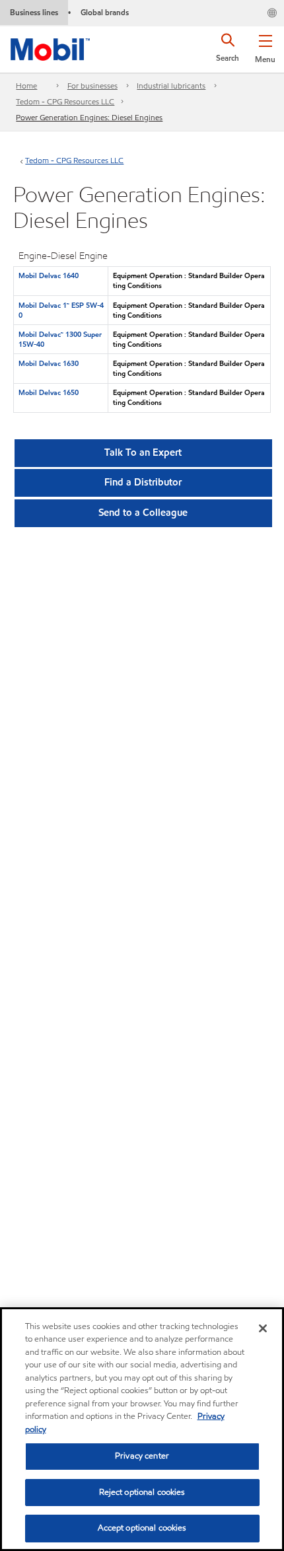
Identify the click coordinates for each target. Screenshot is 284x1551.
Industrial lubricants (171, 85)
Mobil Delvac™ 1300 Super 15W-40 (60, 339)
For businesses (92, 85)
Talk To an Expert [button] (143, 452)
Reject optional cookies (142, 1492)
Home (26, 85)
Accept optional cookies (142, 1528)
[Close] (262, 1328)
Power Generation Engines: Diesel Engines (89, 117)
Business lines (34, 12)
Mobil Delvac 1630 (48, 363)
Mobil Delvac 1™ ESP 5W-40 (61, 310)
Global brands (105, 12)
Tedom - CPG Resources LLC (65, 101)
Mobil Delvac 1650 (48, 392)
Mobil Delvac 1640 (48, 275)
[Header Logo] (50, 47)
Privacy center (142, 1456)
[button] (265, 46)
